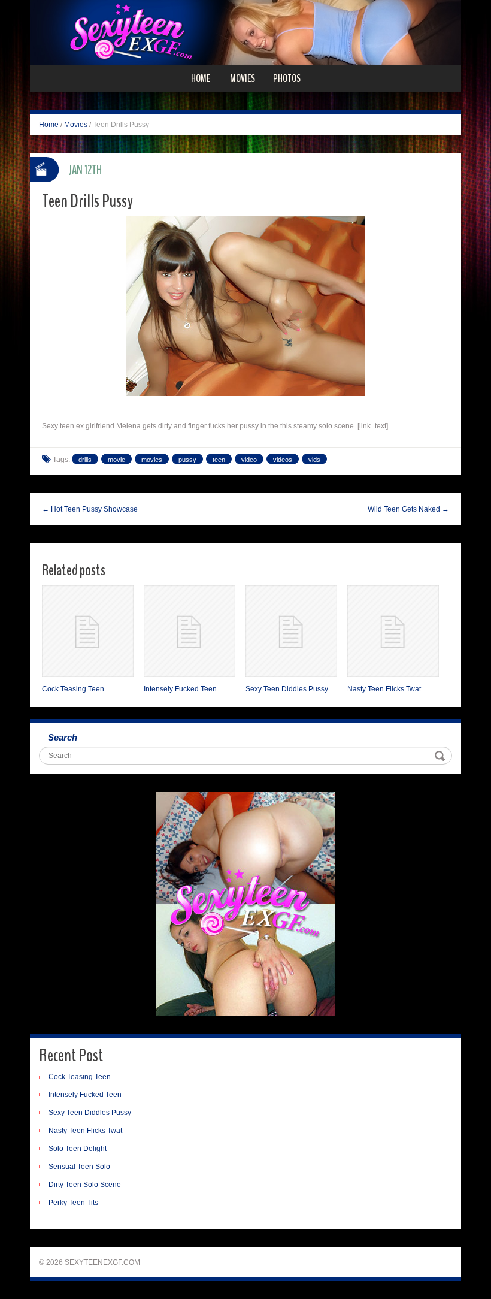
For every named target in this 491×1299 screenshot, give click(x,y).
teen (219, 459)
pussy (187, 459)
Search (62, 737)
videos (282, 459)
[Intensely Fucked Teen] (189, 631)
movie (116, 459)
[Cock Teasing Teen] (88, 631)
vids (314, 459)
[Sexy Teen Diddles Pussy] (291, 631)
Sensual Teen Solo (79, 1166)
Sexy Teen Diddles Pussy (287, 689)
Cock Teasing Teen (73, 689)
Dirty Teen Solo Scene (85, 1184)
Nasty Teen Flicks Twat (384, 689)
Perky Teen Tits (73, 1202)
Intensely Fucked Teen (180, 689)
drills (85, 459)
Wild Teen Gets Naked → (408, 509)
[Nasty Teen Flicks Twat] (393, 631)
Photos (287, 78)
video (249, 459)
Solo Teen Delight (78, 1148)
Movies (242, 78)
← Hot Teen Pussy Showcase (90, 509)
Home (200, 78)
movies (151, 459)
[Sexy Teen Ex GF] (245, 32)
